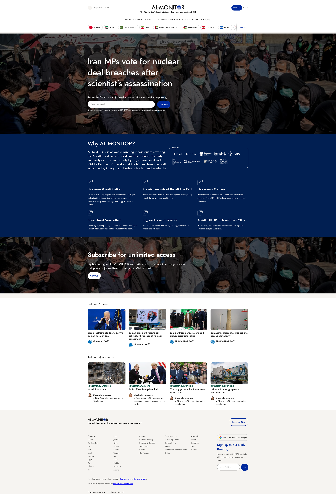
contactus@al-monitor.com (123, 483)
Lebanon (91, 466)
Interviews (206, 20)
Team (193, 446)
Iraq (115, 436)
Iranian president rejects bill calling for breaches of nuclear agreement (145, 336)
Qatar (90, 463)
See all (243, 27)
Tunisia (116, 463)
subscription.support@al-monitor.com (132, 479)
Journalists (195, 443)
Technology (161, 20)
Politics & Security (133, 20)
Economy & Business (179, 20)
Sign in (245, 8)
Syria (89, 470)
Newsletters (98, 7)
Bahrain (116, 446)
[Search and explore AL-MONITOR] (90, 8)
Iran (89, 446)
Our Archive (144, 453)
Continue (94, 275)
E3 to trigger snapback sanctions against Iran (187, 391)
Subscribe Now (238, 422)
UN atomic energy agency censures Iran (225, 391)
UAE (89, 449)
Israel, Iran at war (97, 389)
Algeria (116, 470)
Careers (194, 449)
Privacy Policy (170, 443)
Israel (90, 453)
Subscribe (236, 8)
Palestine (91, 456)
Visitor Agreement (172, 439)
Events (107, 7)
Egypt (90, 459)
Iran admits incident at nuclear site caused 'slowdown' (229, 334)
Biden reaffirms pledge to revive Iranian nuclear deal (105, 334)
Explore (194, 20)
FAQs (167, 446)
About (193, 439)
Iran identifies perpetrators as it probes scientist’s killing (187, 334)
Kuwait (116, 449)
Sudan (116, 459)
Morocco (117, 466)
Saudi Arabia (93, 443)
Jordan (116, 439)
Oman (116, 443)
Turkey (90, 439)
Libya (115, 456)
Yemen (116, 453)
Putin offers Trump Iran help (144, 389)
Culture (148, 20)
